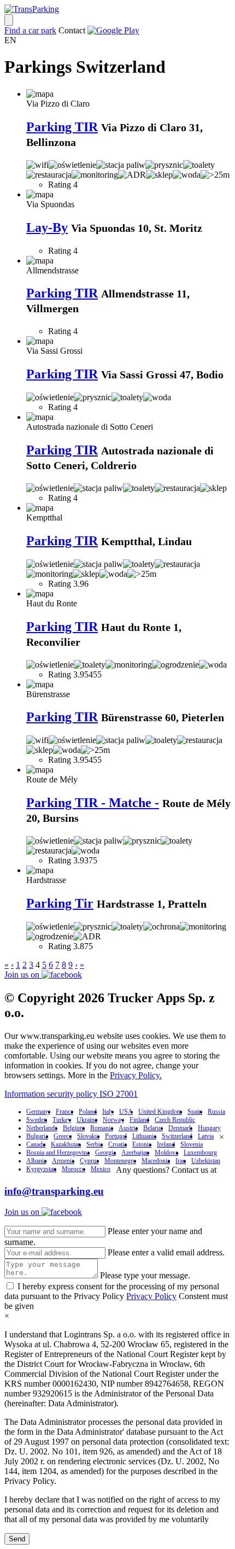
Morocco (73, 1169)
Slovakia (88, 1136)
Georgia (105, 1152)
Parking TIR (62, 127)
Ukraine (87, 1120)
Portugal (116, 1136)
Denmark (180, 1128)
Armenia (63, 1161)
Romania (101, 1128)
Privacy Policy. (136, 1075)
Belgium (74, 1128)
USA (126, 1111)
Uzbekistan (205, 1161)
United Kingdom (160, 1111)
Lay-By (47, 227)
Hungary (209, 1128)
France (64, 1111)
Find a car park (30, 30)
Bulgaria (37, 1136)
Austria (128, 1128)
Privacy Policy (151, 1296)
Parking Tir (59, 903)
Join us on (23, 974)
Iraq (180, 1161)
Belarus (153, 1128)
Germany (38, 1111)
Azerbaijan (135, 1152)
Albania (36, 1161)
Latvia (206, 1136)
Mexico (100, 1169)
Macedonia (156, 1161)
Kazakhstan (66, 1144)
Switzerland (177, 1136)
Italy (108, 1111)
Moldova (166, 1152)
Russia (216, 1111)
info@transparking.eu (54, 1191)
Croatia (117, 1144)
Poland (88, 1111)
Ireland (166, 1144)
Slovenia (191, 1144)
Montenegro (120, 1161)
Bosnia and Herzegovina (58, 1152)
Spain (194, 1111)
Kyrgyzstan (41, 1169)
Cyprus (89, 1161)
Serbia (94, 1144)
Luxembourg (200, 1152)
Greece (63, 1136)
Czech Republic (175, 1120)
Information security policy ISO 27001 (71, 1093)
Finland (139, 1120)
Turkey (61, 1120)
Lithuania (144, 1136)
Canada (35, 1144)
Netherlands (41, 1128)
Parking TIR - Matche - (92, 803)
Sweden (36, 1120)
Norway (113, 1120)
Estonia (141, 1144)
